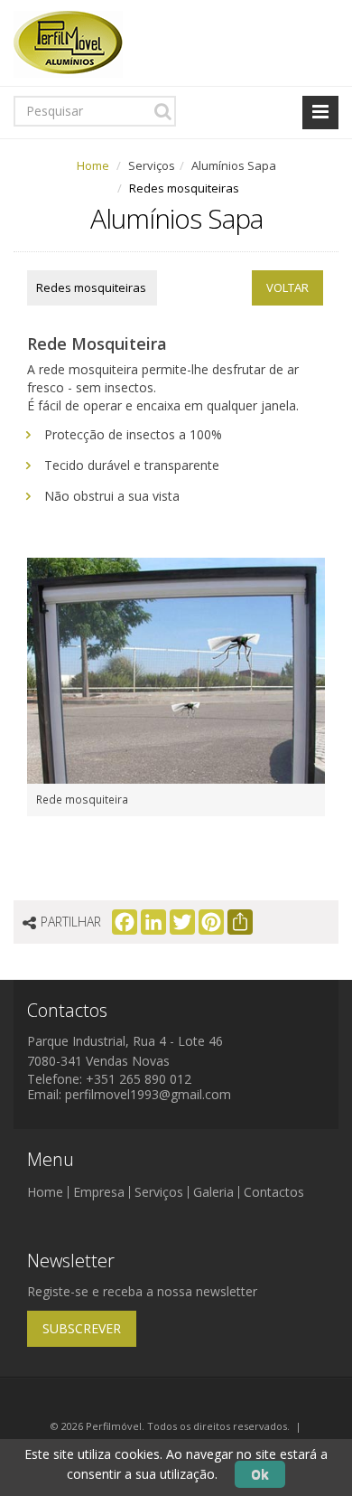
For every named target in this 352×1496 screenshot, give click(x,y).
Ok (260, 1473)
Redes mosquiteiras (91, 287)
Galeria (213, 1191)
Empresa (99, 1191)
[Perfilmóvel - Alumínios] (68, 41)
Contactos (274, 1191)
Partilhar (71, 921)
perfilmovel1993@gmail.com (148, 1094)
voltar (287, 287)
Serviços (158, 1191)
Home (93, 165)
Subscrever (81, 1328)
